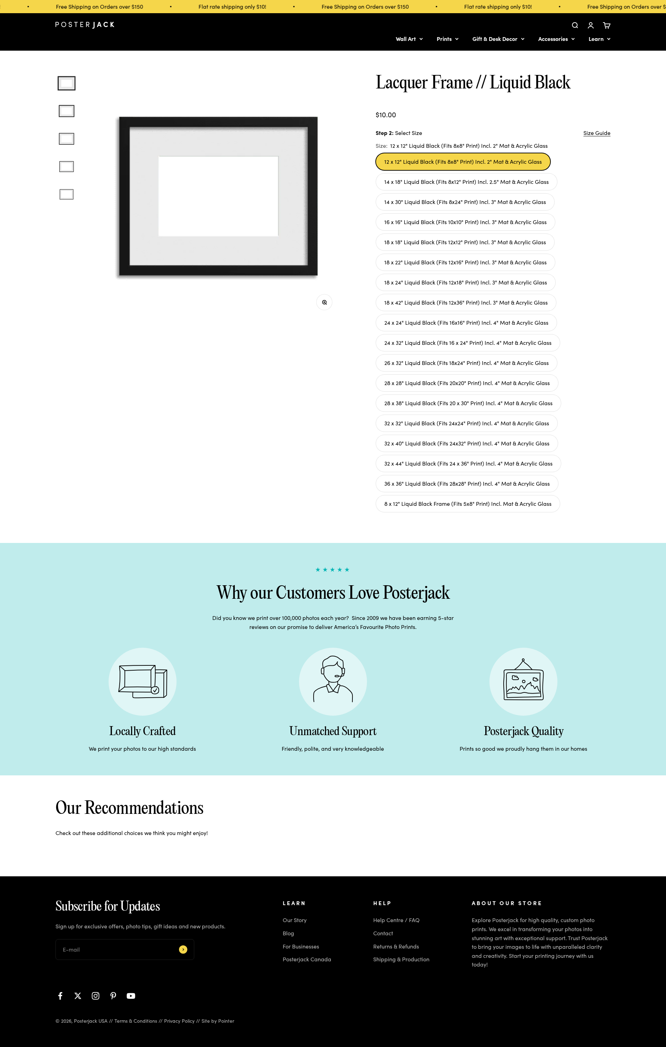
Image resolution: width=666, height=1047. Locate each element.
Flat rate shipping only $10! (224, 6)
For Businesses (301, 946)
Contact (383, 933)
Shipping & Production (401, 959)
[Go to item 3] (67, 140)
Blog (288, 933)
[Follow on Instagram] (95, 996)
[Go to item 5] (67, 195)
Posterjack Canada (307, 959)
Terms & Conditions (135, 1021)
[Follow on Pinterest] (113, 996)
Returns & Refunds (396, 946)
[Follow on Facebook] (60, 996)
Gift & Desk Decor (495, 38)
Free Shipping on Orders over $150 (91, 6)
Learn (596, 38)
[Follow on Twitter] (78, 996)
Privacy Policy (179, 1021)
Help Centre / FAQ (396, 919)
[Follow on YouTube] (131, 996)
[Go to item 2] (67, 112)
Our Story (295, 919)
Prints (444, 38)
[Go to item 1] (67, 84)
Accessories (553, 38)
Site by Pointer (218, 1021)
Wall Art (406, 38)
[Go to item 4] (67, 167)
